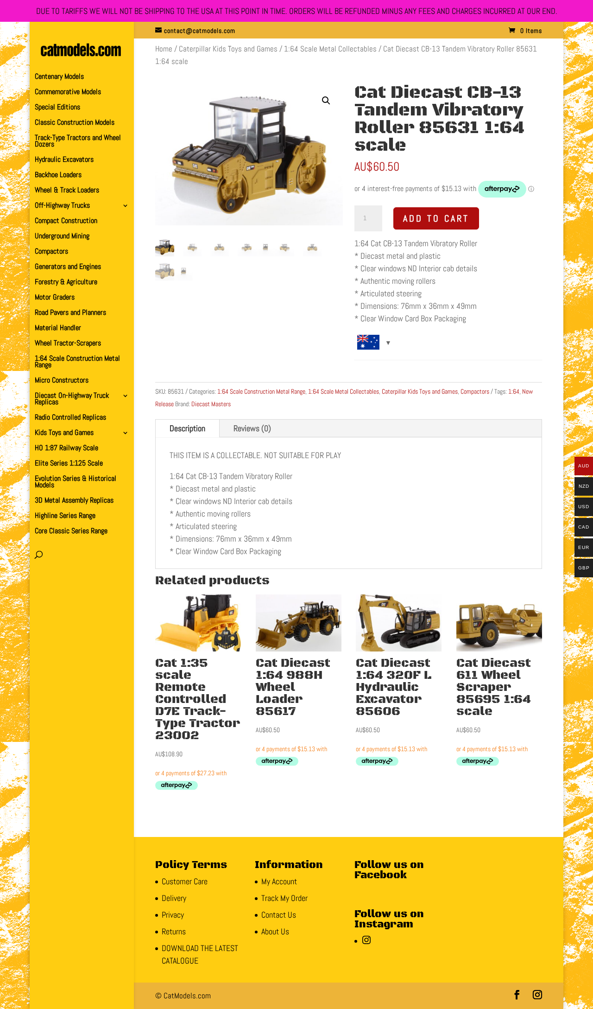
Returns (174, 931)
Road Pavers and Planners (70, 313)
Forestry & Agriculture (66, 283)
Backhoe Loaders (58, 175)
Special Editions (57, 108)
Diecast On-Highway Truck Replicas (72, 399)
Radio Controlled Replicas (70, 418)
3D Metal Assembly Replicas (74, 501)
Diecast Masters (211, 404)
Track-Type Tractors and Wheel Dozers (78, 141)
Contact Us (278, 914)
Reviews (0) (252, 428)
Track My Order (284, 898)
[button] (326, 100)
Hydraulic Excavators (64, 160)
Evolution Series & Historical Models (75, 482)
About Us (275, 931)
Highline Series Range (65, 516)
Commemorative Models (68, 92)
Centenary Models (59, 77)
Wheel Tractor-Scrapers (68, 344)
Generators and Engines (68, 267)
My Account (279, 881)
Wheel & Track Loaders (67, 191)
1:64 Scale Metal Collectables (330, 49)
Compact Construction (66, 221)
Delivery (174, 898)
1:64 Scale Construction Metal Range (77, 362)
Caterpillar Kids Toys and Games (228, 49)
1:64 (513, 391)
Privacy (173, 914)
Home (163, 49)
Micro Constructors (61, 381)
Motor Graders (55, 298)
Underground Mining (62, 237)
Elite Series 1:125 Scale (69, 464)
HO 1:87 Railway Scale (66, 449)
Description (187, 428)
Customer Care (185, 881)
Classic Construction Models (74, 123)
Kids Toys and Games (64, 433)
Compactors (51, 252)
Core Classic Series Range (71, 532)
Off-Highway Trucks (62, 206)
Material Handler (58, 328)
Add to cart (436, 218)
